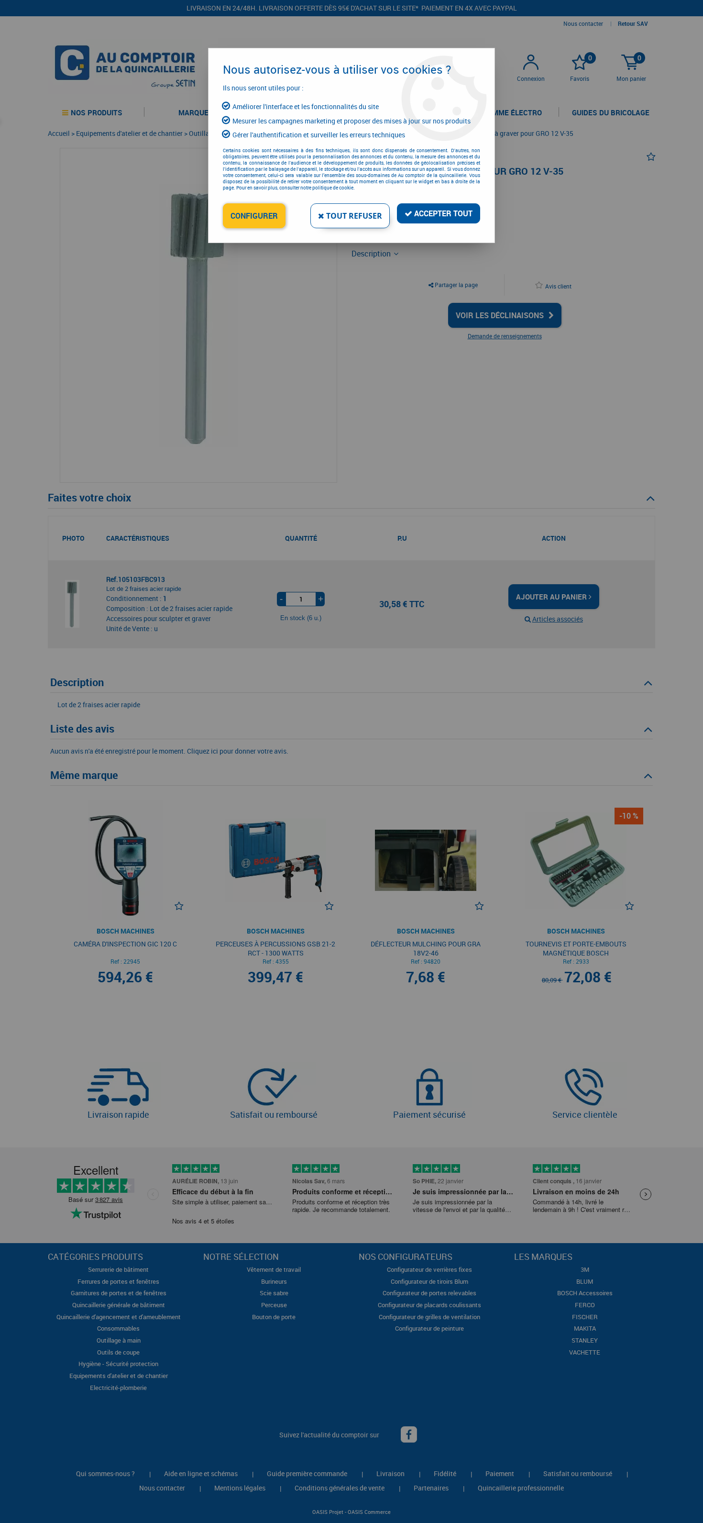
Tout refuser (353, 216)
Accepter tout (442, 213)
